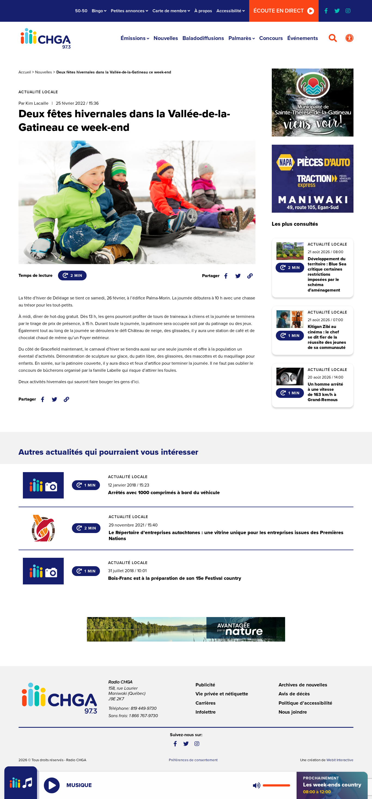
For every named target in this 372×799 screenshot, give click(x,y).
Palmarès (239, 38)
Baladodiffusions (203, 38)
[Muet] (256, 785)
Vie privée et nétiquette (222, 694)
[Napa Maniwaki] (312, 179)
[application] (270, 785)
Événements (302, 38)
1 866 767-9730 (143, 716)
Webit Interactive (340, 760)
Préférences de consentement (193, 760)
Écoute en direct (279, 11)
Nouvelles (166, 38)
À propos (203, 11)
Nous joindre (293, 712)
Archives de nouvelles (303, 685)
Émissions (133, 38)
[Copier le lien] (250, 276)
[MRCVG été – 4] (186, 629)
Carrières (206, 703)
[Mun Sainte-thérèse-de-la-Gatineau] (312, 103)
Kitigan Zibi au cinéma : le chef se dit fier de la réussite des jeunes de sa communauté (327, 337)
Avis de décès (294, 694)
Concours (271, 38)
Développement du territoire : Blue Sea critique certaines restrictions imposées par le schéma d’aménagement (327, 274)
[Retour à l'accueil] (45, 38)
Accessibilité (229, 11)
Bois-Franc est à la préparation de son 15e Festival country (174, 578)
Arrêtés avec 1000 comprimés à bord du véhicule (164, 492)
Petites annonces (128, 11)
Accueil (25, 72)
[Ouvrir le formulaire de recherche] (333, 38)
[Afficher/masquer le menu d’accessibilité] (349, 38)
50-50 (81, 11)
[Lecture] (52, 785)
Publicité (205, 685)
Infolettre (206, 712)
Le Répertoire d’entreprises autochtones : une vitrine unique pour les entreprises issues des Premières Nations (226, 535)
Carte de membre (170, 11)
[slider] (276, 785)
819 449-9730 (144, 708)
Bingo (97, 11)
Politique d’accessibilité (305, 703)
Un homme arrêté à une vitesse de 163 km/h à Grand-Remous (325, 392)
